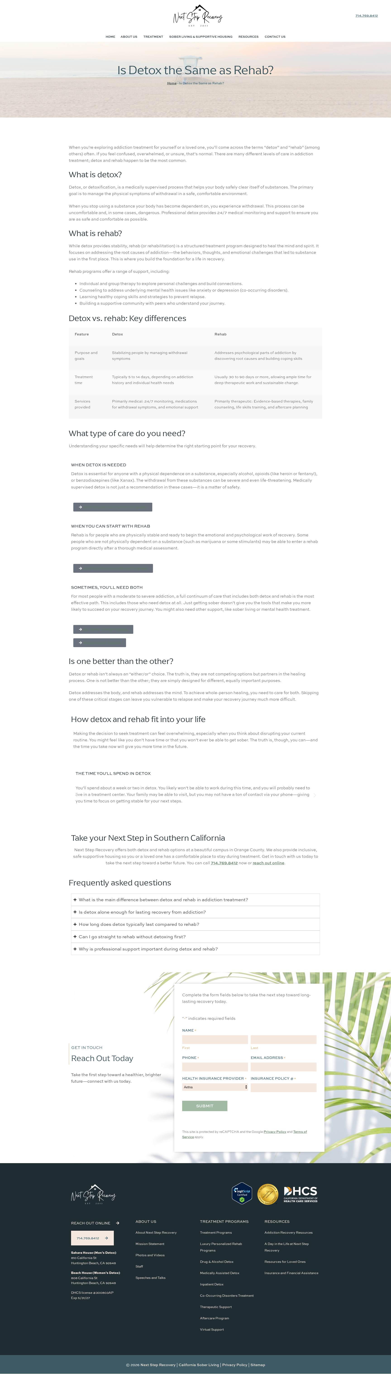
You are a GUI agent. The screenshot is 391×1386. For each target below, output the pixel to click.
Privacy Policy (275, 1131)
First (186, 1047)
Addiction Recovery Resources (289, 1232)
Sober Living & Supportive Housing (200, 37)
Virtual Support (212, 1329)
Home (110, 37)
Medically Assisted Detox (219, 1273)
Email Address (268, 1057)
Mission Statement (150, 1244)
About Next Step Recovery (156, 1232)
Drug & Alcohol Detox (217, 1261)
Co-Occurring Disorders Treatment (227, 1295)
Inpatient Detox (212, 1284)
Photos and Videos (150, 1255)
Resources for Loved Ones (285, 1261)
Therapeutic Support (216, 1307)
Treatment (153, 37)
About (129, 37)
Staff (139, 1266)
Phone (190, 1057)
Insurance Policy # (273, 1078)
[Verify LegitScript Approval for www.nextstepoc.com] (242, 1203)
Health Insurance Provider (214, 1078)
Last (254, 1047)
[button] (76, 795)
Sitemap (257, 1364)
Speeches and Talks (151, 1277)
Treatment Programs (216, 1232)
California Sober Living (199, 1364)
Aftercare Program (214, 1318)
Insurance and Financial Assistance (291, 1273)
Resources (248, 37)
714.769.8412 (366, 15)
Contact (275, 37)
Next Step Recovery (158, 1364)
